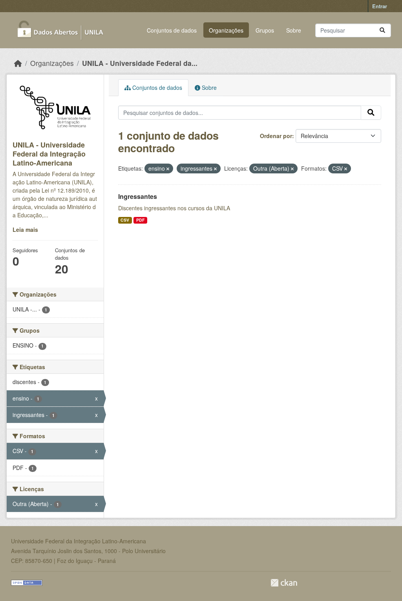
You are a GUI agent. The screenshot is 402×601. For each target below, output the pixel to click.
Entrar (379, 6)
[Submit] (382, 30)
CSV (125, 220)
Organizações (226, 30)
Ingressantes (137, 196)
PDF (140, 220)
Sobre (293, 30)
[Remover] (167, 169)
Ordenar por (276, 136)
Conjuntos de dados (172, 30)
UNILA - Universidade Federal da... (139, 63)
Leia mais (25, 229)
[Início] (18, 63)
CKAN (283, 583)
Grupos (265, 30)
